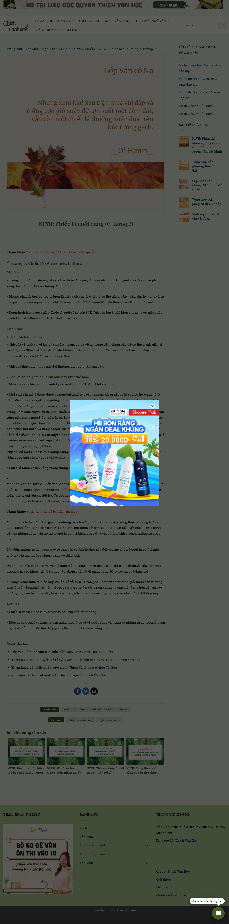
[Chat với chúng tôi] (218, 913)
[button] (6, 919)
